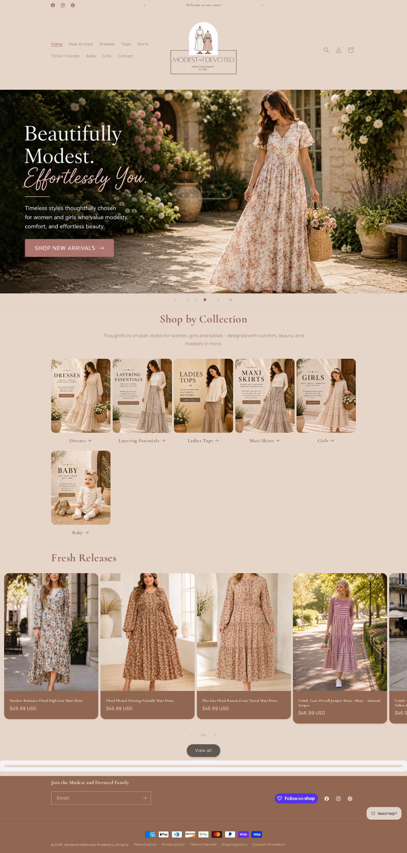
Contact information (269, 844)
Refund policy (145, 844)
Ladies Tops (200, 440)
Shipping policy (235, 844)
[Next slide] (218, 300)
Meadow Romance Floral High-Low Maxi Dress (46, 700)
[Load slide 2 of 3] (196, 300)
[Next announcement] (262, 5)
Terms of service (203, 844)
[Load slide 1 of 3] (188, 300)
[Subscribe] (144, 798)
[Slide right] (216, 735)
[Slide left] (191, 735)
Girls (323, 440)
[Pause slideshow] (232, 300)
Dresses (77, 440)
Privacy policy (173, 844)
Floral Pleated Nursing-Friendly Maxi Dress (139, 700)
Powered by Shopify (113, 844)
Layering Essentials (139, 440)
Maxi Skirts (261, 440)
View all (203, 750)
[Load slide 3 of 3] (205, 300)
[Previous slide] (175, 300)
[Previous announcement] (144, 5)
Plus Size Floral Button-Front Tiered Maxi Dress (239, 700)
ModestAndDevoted (80, 844)
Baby (77, 532)
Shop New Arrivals (203, 191)
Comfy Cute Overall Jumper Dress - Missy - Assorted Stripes (339, 703)
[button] (326, 50)
